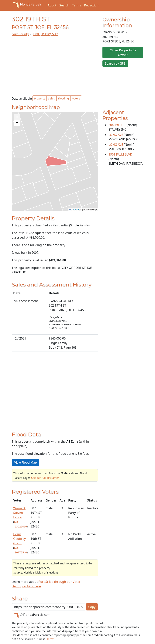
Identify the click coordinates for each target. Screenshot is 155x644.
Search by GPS (115, 63)
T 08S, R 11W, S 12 (45, 34)
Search (64, 5)
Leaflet (75, 209)
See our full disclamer (45, 478)
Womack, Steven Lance (19, 512)
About (52, 5)
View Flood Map (25, 462)
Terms (76, 5)
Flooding (63, 98)
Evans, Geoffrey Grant (19, 538)
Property (39, 98)
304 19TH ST (117, 125)
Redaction (91, 5)
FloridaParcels (31, 4)
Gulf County (20, 34)
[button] (17, 117)
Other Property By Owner (123, 52)
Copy (91, 607)
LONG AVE (115, 135)
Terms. (51, 639)
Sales (51, 98)
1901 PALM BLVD (120, 154)
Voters (76, 98)
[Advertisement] (55, 65)
